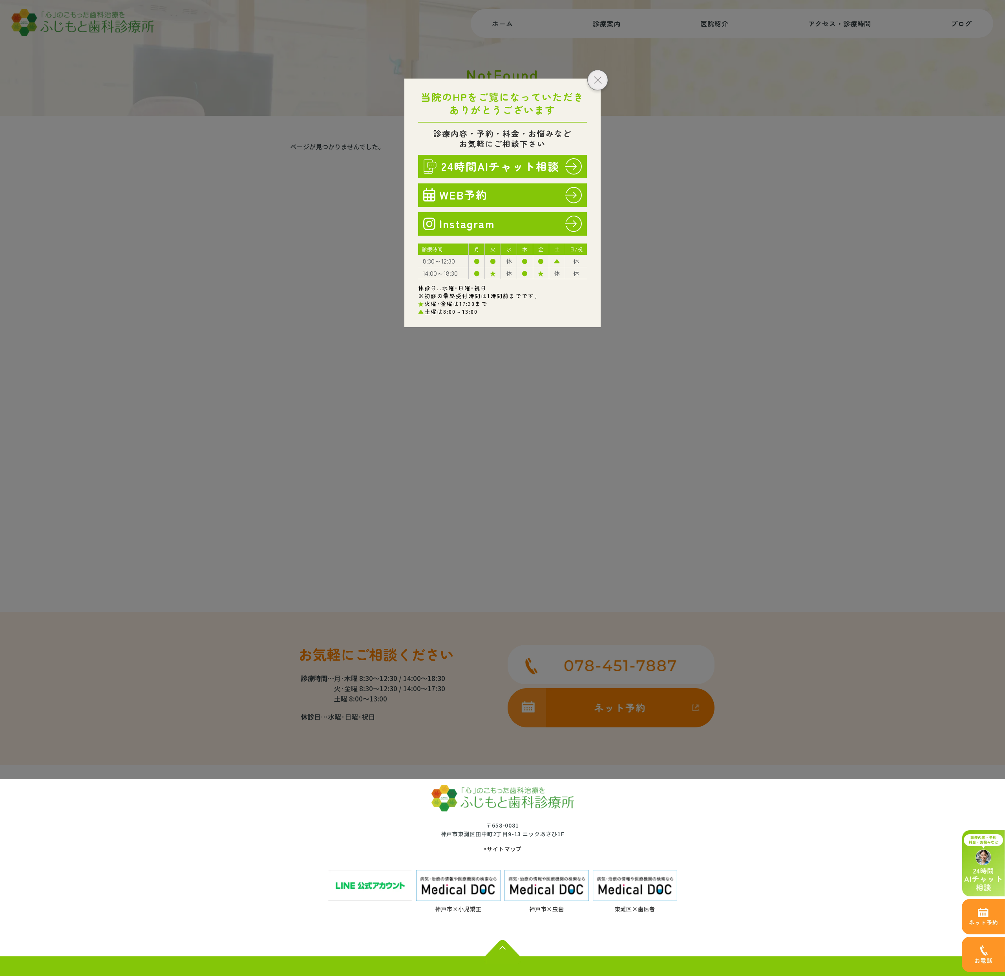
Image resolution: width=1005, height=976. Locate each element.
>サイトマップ (502, 849)
